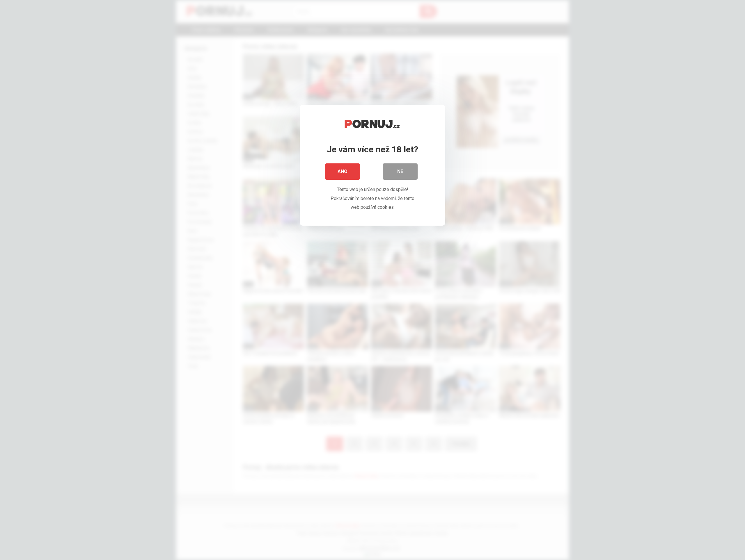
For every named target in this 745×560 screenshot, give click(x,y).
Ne (400, 171)
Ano (342, 171)
